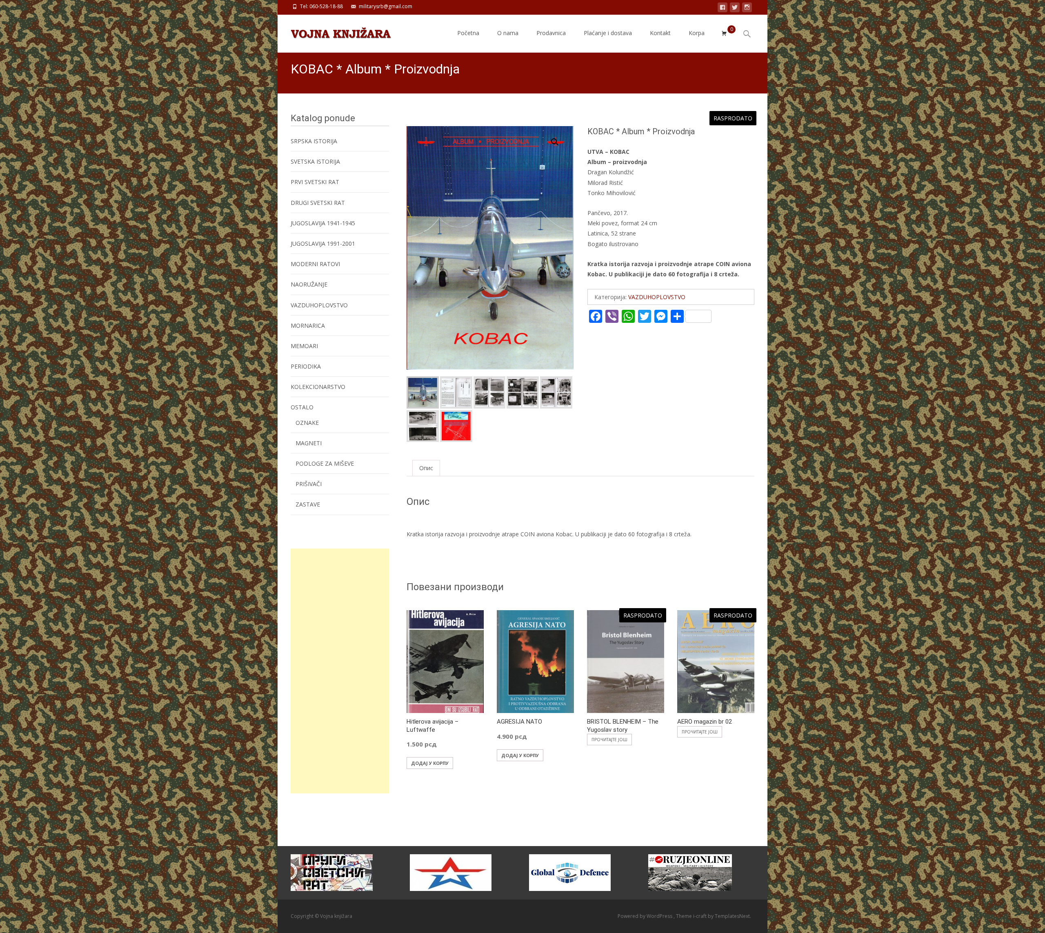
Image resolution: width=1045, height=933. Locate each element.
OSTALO (302, 407)
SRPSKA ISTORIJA (314, 141)
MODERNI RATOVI (315, 264)
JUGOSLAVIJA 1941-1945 (323, 223)
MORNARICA (308, 325)
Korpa (697, 33)
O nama (507, 33)
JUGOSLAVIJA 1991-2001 (323, 243)
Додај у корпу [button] (430, 763)
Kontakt (660, 33)
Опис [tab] (426, 468)
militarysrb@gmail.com (385, 6)
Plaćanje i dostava (608, 33)
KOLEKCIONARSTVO (318, 387)
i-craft (700, 916)
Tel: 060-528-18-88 (321, 6)
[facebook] (722, 9)
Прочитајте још (609, 739)
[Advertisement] (340, 671)
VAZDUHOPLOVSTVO (656, 297)
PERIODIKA (306, 366)
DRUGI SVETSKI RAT (318, 203)
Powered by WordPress (646, 916)
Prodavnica (551, 33)
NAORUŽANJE (309, 284)
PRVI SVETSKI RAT (315, 182)
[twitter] (735, 9)
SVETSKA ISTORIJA (315, 161)
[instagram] (747, 9)
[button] (559, 138)
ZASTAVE (308, 504)
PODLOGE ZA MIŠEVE (325, 463)
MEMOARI (304, 346)
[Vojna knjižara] (334, 31)
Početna (468, 33)
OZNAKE (307, 423)
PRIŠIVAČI (309, 484)
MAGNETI (309, 443)
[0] (724, 33)
